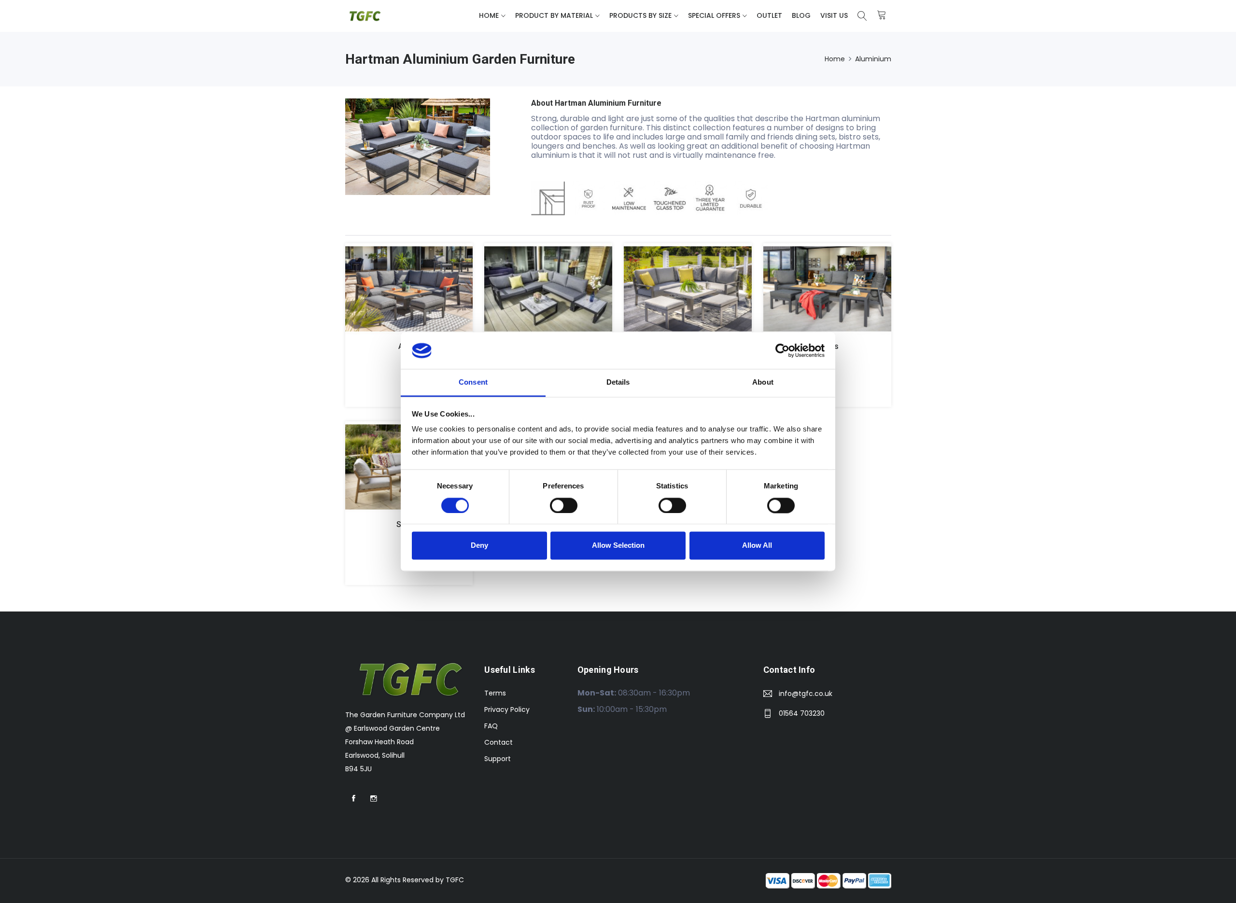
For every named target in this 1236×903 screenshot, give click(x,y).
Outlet (769, 15)
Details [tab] (618, 382)
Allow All (757, 546)
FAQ (491, 726)
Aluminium (873, 59)
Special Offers (714, 15)
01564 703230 (802, 713)
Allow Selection (618, 546)
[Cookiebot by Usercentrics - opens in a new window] (782, 350)
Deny (479, 546)
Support (497, 759)
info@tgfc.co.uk (805, 693)
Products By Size (640, 15)
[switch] (563, 505)
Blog (801, 15)
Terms (495, 693)
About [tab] (762, 382)
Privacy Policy (507, 709)
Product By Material (554, 15)
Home (489, 15)
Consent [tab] (473, 382)
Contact (498, 742)
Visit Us (834, 15)
